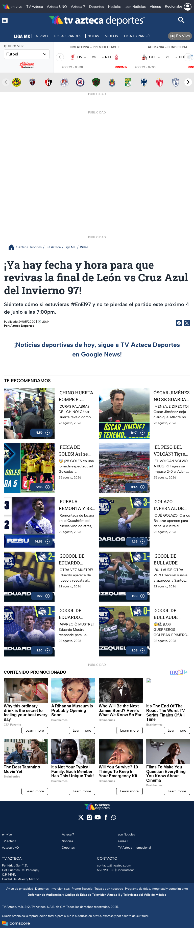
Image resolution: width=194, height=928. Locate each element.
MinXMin (121, 67)
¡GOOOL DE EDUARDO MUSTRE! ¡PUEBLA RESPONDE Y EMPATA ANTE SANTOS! (74, 614)
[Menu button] (12, 20)
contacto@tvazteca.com (114, 865)
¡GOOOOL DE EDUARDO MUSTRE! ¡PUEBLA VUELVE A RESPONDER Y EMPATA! (74, 559)
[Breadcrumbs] (13, 247)
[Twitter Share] (187, 323)
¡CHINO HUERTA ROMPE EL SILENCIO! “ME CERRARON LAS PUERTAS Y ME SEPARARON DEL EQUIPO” (76, 396)
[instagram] (89, 819)
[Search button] (181, 20)
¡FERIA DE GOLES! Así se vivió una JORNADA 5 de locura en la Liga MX (76, 450)
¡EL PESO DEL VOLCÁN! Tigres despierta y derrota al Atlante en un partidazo (170, 450)
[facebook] (106, 819)
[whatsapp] (113, 818)
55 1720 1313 (105, 870)
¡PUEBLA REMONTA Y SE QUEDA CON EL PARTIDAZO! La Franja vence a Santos (75, 505)
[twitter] (81, 819)
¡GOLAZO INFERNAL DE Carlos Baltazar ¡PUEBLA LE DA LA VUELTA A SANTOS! (170, 505)
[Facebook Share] (179, 323)
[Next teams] (188, 82)
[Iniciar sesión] (187, 6)
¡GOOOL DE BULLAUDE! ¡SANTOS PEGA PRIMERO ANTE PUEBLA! (171, 614)
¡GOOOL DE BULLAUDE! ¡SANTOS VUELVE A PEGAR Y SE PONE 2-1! (166, 559)
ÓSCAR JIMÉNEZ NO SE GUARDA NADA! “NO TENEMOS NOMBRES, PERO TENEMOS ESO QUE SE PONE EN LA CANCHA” (172, 396)
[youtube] (97, 819)
